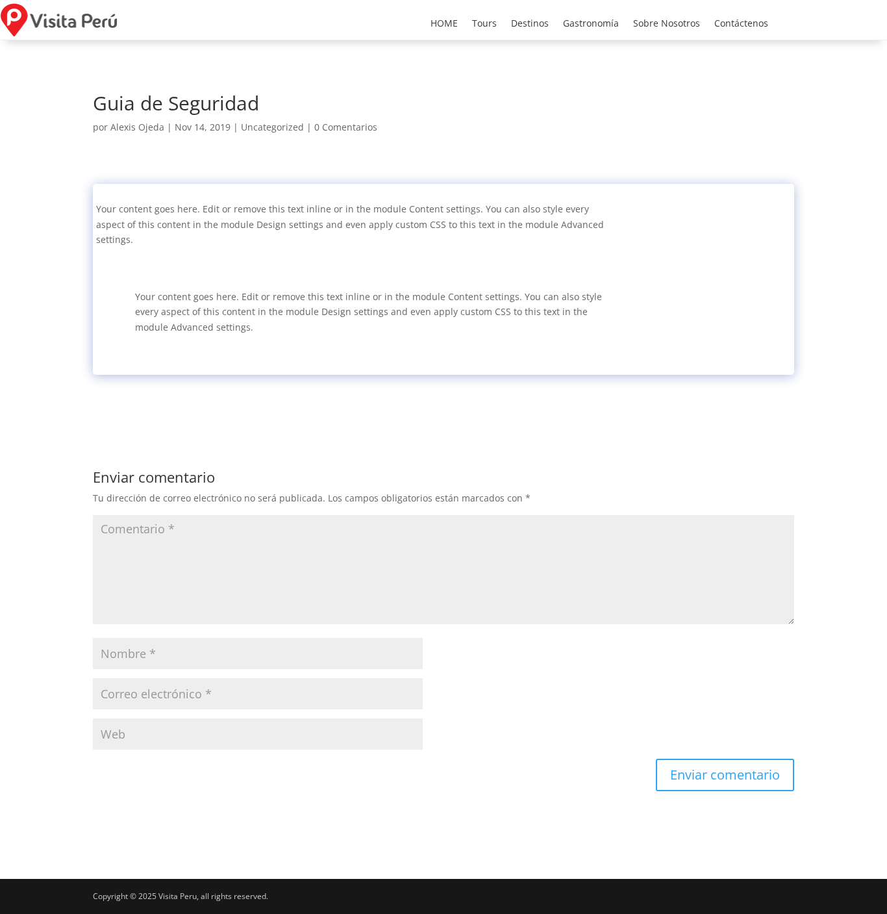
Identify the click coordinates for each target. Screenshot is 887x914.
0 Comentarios (345, 127)
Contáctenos (741, 24)
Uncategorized (272, 127)
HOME (444, 24)
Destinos (530, 24)
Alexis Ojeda (137, 127)
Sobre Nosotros (666, 24)
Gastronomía (591, 24)
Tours (484, 24)
